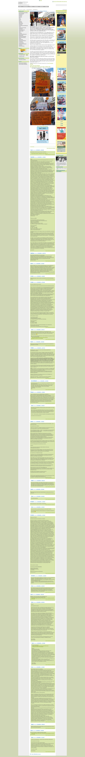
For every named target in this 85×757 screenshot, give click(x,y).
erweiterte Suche (21, 56)
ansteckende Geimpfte (22, 27)
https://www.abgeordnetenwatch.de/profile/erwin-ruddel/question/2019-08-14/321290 (40, 646)
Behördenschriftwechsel (23, 34)
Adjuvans (20, 15)
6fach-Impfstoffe (21, 13)
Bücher (20, 38)
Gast (32, 341)
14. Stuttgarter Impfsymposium (61, 12)
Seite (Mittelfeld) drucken (36, 754)
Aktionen (20, 21)
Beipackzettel (21, 35)
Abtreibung (20, 14)
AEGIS (20, 19)
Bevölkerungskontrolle (22, 36)
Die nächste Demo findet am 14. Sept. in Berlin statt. (40, 66)
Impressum (65, 9)
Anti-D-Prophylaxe (22, 29)
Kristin (32, 501)
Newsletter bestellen (22, 59)
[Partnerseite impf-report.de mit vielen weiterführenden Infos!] (59, 1)
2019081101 (35, 9)
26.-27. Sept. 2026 (61, 13)
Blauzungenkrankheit (22, 37)
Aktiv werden (21, 23)
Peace (32, 392)
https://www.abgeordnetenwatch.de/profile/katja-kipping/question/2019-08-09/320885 (39, 338)
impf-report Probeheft (60, 155)
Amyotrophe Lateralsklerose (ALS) (23, 26)
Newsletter (36, 6)
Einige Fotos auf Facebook (35, 65)
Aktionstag (20, 22)
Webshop (41, 6)
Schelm (33, 575)
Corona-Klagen (21, 42)
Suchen (46, 6)
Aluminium (20, 24)
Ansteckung (21, 28)
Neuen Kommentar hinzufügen (51, 148)
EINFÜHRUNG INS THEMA (23, 12)
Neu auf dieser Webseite (23, 64)
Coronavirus (21, 41)
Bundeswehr (21, 39)
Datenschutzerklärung (22, 40)
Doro (32, 263)
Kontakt (31, 6)
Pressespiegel (29, 9)
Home (20, 6)
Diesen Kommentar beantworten (50, 154)
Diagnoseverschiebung (22, 43)
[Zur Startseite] (40, 0)
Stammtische (25, 6)
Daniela (32, 157)
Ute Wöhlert (34, 381)
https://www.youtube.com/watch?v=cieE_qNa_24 (39, 153)
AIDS (20, 20)
